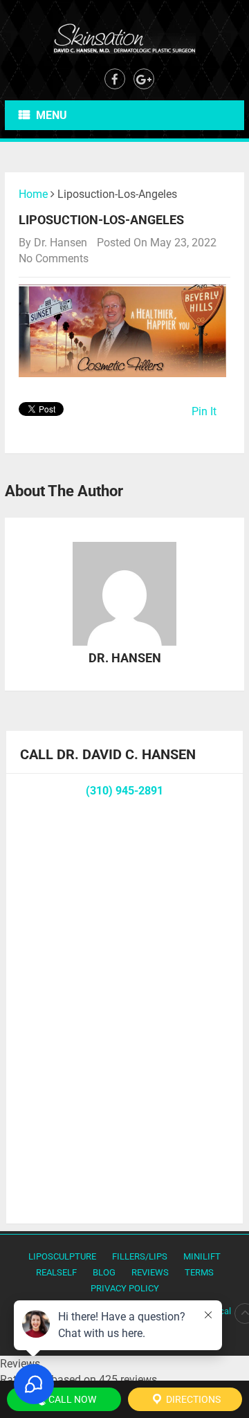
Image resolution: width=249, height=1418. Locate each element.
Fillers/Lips (139, 1256)
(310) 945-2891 (124, 790)
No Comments (54, 258)
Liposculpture (62, 1256)
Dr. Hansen (60, 242)
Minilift (202, 1256)
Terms (199, 1272)
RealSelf (56, 1272)
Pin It (204, 411)
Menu (51, 115)
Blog (104, 1272)
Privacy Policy (125, 1288)
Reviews (150, 1272)
